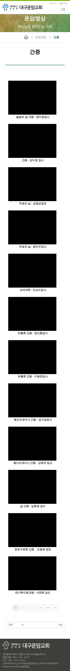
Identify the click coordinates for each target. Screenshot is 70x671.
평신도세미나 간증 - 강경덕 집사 (32, 462)
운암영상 (41, 37)
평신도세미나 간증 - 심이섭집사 (33, 419)
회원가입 (63, 3)
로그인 (53, 3)
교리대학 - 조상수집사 (33, 289)
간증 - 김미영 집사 (33, 160)
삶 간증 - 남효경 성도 (32, 506)
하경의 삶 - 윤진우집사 (32, 246)
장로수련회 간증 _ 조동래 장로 (33, 549)
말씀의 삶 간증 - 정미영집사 (33, 116)
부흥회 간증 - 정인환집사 (33, 333)
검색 (60, 625)
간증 (56, 37)
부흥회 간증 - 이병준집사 (33, 376)
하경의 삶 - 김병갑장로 (32, 203)
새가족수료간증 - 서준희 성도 (32, 592)
